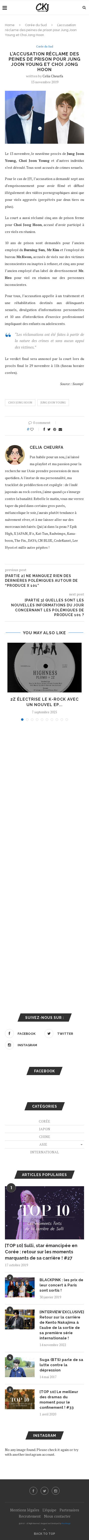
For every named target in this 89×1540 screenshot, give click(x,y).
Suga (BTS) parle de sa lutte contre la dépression (61, 1365)
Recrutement (30, 1516)
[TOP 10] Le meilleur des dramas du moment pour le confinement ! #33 (59, 1400)
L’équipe (49, 1509)
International (44, 1152)
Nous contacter (57, 1516)
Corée (44, 1121)
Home (10, 25)
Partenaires (69, 1509)
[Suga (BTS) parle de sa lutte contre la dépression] (20, 1367)
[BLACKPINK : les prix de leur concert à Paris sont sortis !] (20, 1287)
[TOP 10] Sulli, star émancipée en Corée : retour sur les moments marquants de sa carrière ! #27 (41, 1252)
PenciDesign (66, 1523)
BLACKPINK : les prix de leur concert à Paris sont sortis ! (61, 1285)
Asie (43, 1144)
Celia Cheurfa (53, 76)
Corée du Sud (36, 25)
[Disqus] (44, 792)
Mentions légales (24, 1509)
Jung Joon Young (53, 402)
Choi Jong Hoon (20, 402)
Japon (44, 1129)
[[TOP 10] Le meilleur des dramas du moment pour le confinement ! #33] (20, 1399)
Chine (44, 1136)
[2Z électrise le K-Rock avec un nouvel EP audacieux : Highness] (44, 667)
